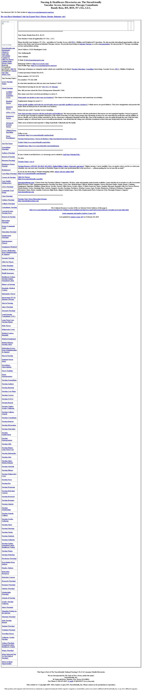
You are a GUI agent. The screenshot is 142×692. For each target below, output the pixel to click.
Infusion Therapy (85, 44)
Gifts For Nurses (8, 59)
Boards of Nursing (8, 157)
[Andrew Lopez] (8, 44)
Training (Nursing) (8, 630)
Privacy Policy (7, 63)
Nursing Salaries (8, 504)
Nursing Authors (8, 384)
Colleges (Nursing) (8, 204)
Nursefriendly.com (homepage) (8, 49)
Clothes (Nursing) (8, 200)
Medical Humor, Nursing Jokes (7, 343)
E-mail (70, 681)
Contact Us (6, 58)
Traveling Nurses (8, 634)
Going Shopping (7, 266)
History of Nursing (8, 284)
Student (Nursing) (8, 626)
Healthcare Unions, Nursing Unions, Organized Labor (8, 279)
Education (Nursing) (9, 232)
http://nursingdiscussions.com (28, 201)
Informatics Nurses (8, 294)
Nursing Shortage (8, 528)
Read (4, 65)
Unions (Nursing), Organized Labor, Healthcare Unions (8, 645)
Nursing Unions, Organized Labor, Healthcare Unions (8, 545)
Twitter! (21, 142)
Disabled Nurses (9, 102)
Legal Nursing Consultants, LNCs (8, 315)
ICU (47, 87)
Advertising (6, 56)
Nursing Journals (8, 466)
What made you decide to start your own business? (36, 97)
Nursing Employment (6, 433)
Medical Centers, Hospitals (8, 334)
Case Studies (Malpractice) (6, 182)
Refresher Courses (8, 577)
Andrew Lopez (5, 21)
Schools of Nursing (8, 598)
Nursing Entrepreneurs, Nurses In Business (33, 139)
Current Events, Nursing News (7, 212)
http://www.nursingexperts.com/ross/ (41, 12)
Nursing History (7, 470)
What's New (6, 74)
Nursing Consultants (9, 418)
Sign (12, 69)
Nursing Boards (7, 403)
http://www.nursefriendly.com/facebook (40, 135)
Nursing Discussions (9, 425)
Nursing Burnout (8, 388)
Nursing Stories (7, 532)
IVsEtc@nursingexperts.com (34, 60)
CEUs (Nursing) (7, 187)
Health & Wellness (8, 269)
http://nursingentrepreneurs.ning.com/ (62, 139)
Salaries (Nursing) (8, 588)
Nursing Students (8, 536)
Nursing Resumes (8, 500)
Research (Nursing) (9, 581)
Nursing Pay (6, 483)
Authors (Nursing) (8, 153)
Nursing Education (8, 429)
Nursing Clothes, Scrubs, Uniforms (8, 407)
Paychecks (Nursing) (9, 558)
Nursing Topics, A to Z (26, 162)
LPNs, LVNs (10, 112)
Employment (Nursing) (6, 236)
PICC (73, 42)
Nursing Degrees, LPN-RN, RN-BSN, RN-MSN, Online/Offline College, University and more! (51, 166)
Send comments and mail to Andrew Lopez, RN (79, 213)
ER (43, 87)
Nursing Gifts (6, 444)
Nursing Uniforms (8, 540)
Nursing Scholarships (6, 509)
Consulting (90, 69)
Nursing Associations (9, 380)
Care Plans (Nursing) (9, 174)
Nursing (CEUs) (7, 399)
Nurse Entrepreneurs (7, 375)
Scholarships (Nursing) (6, 593)
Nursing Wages (7, 551)
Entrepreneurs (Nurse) (7, 242)
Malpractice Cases (8, 329)
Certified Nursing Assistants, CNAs (9, 94)
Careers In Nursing (9, 177)
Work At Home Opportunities (7, 663)
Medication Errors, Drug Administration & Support (9, 350)
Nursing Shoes (7, 525)
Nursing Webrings (8, 555)
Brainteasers (6, 170)
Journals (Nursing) (8, 311)
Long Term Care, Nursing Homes (8, 321)
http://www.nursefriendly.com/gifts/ (30, 179)
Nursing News (7, 480)
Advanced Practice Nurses (9, 125)
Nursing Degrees (8, 421)
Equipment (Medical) (9, 247)
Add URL (5, 54)
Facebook (21, 135)
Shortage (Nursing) (8, 617)
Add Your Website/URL (71, 154)
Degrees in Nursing (8, 217)
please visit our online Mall (64, 172)
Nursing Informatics (9, 453)
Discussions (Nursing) (6, 221)
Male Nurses (6, 326)
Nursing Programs (8, 487)
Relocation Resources (5, 572)
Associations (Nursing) (6, 148)
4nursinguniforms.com (26, 182)
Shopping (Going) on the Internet (9, 612)
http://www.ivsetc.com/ (40, 64)
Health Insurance (8, 273)
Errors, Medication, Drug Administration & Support (9, 252)
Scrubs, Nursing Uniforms (7, 602)
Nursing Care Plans (9, 391)
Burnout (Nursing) (8, 160)
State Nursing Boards (7, 621)
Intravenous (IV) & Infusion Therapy (8, 298)
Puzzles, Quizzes (7, 568)
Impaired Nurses (9, 108)
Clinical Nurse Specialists (11, 131)
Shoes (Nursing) (7, 607)
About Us (5, 52)
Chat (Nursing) (7, 196)
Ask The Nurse (7, 143)
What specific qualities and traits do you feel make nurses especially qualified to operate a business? (53, 104)
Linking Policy (7, 61)
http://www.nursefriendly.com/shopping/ (32, 173)
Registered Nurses (10, 117)
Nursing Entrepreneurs (7, 439)
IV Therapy (53, 87)
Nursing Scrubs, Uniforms (7, 520)
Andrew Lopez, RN (76, 217)
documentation (104, 44)
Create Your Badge (6, 44)
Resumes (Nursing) (8, 585)
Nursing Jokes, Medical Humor (7, 462)
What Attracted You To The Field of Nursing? (9, 656)
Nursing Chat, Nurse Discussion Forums (32, 199)
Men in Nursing (7, 356)
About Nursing (7, 88)
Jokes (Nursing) (7, 307)
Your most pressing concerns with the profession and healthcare (40, 113)
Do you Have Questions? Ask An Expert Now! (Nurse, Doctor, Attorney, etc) (33, 16)
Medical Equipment (9, 339)
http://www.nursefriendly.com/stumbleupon (44, 146)
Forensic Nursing (8, 258)
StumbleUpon (23, 146)
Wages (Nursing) (8, 650)
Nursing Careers (8, 395)
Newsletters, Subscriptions (6, 366)
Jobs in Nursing (7, 303)
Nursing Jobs (6, 457)
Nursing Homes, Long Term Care (8, 449)
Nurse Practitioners (10, 137)
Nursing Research (8, 496)
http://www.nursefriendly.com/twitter (37, 142)
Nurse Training (7, 371)
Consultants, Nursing (9, 207)
